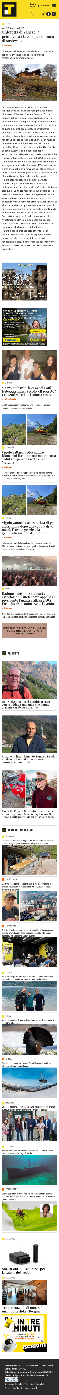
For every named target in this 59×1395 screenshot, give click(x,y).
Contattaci (19, 1383)
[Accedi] (38, 5)
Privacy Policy (40, 1383)
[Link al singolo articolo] (29, 365)
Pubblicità (29, 1383)
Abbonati (46, 5)
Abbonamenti (30, 1388)
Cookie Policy (10, 1388)
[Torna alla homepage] (8, 8)
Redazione (9, 1383)
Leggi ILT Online (33, 5)
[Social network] (48, 14)
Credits (20, 1388)
